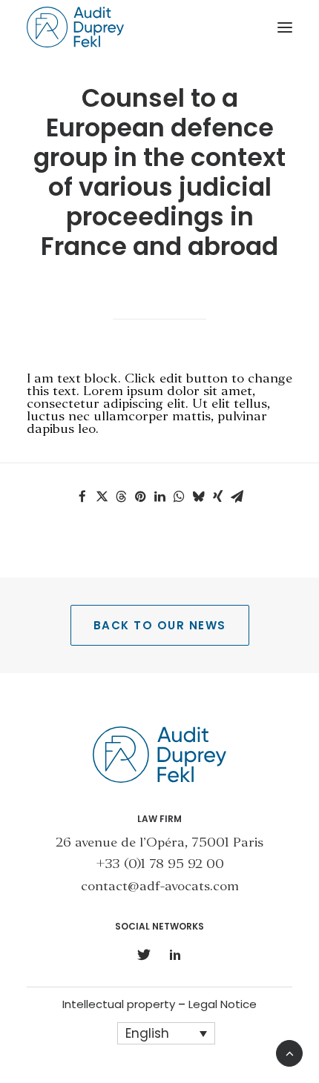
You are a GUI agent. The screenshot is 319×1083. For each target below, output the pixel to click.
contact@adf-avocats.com (160, 887)
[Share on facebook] (82, 497)
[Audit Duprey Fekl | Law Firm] (75, 27)
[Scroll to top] (289, 1051)
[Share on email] (237, 497)
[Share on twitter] (102, 497)
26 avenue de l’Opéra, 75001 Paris (159, 843)
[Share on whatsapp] (179, 497)
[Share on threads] (121, 497)
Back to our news (159, 625)
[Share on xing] (217, 497)
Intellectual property (118, 1004)
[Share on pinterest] (140, 497)
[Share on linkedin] (159, 497)
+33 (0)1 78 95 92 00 (160, 864)
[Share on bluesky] (198, 497)
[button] (285, 27)
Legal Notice (222, 1004)
